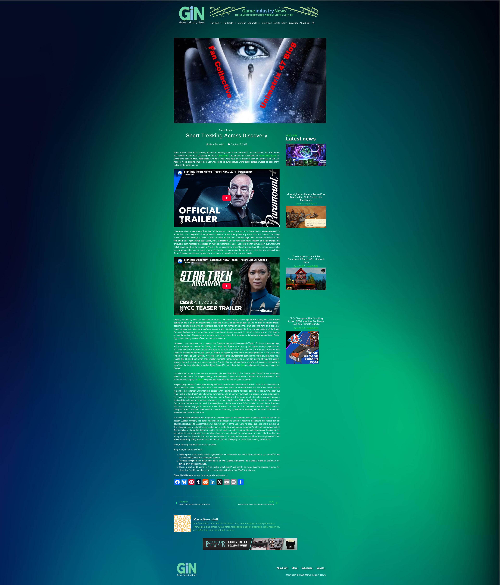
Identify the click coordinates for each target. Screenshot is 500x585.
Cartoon (242, 23)
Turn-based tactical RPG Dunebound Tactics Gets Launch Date (306, 259)
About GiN (305, 23)
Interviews (267, 23)
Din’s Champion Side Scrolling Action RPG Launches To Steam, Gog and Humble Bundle (306, 321)
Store (284, 23)
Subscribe (293, 23)
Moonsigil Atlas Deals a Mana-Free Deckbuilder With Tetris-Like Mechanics (306, 197)
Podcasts (228, 23)
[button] (313, 22)
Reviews (215, 23)
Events (276, 23)
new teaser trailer (268, 155)
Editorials (252, 23)
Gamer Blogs (225, 130)
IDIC (243, 365)
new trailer (223, 155)
